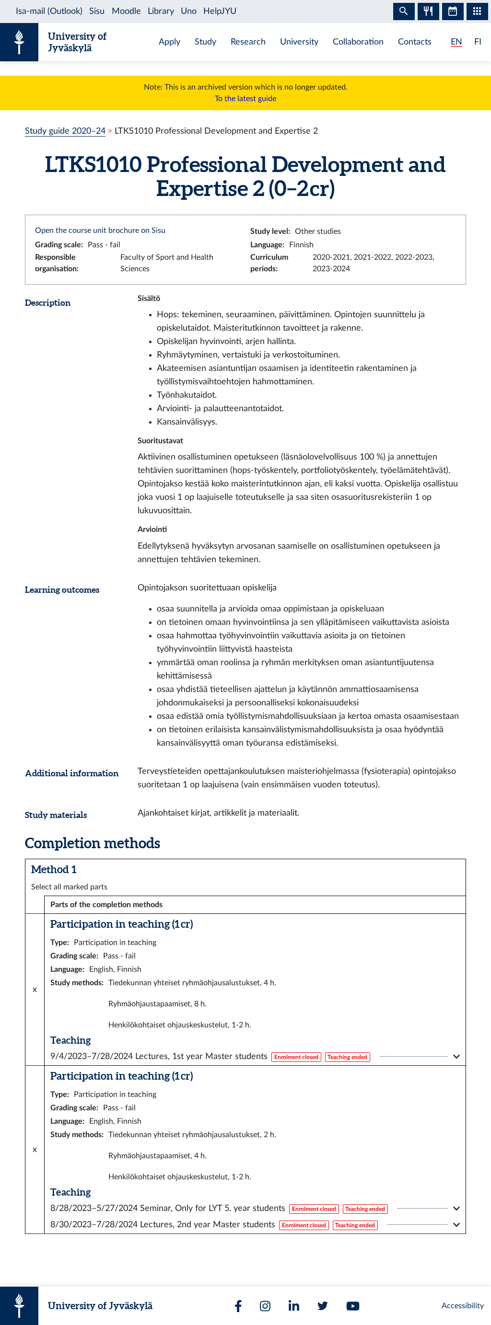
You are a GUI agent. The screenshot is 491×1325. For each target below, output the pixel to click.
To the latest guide (245, 99)
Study (205, 42)
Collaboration (358, 42)
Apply (169, 42)
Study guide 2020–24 (65, 131)
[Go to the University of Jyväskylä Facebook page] (238, 1306)
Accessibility (463, 1306)
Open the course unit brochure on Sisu (100, 230)
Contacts (415, 42)
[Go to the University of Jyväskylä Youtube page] (353, 1306)
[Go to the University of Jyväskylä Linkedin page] (294, 1306)
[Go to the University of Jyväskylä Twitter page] (322, 1306)
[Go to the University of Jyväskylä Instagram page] (265, 1306)
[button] (255, 1056)
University (299, 42)
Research (248, 42)
